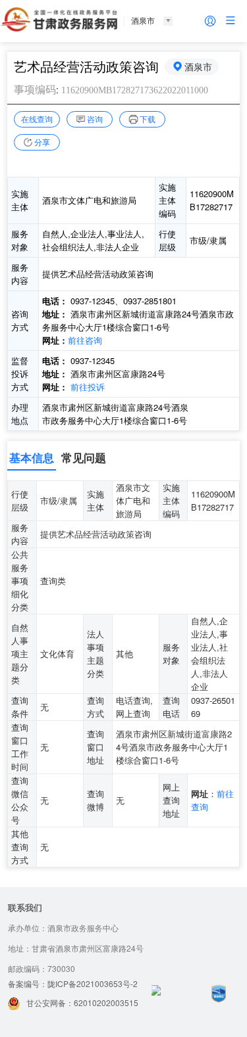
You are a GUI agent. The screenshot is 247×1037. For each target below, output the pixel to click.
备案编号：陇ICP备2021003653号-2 (73, 983)
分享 (42, 141)
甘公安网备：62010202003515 (82, 1002)
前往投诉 (87, 386)
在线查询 (37, 118)
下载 (147, 118)
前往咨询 (85, 340)
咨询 (95, 118)
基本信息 (31, 457)
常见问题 (83, 457)
